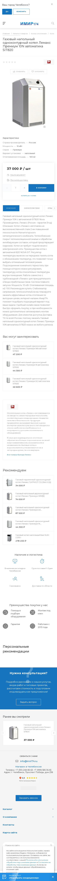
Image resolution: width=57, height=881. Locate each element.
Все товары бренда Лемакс (19, 455)
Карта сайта (10, 832)
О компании (10, 817)
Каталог (7, 809)
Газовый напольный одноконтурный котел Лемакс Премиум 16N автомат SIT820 (30, 348)
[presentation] (54, 208)
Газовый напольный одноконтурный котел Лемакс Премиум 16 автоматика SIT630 (31, 364)
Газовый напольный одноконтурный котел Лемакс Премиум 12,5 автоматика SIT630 (31, 381)
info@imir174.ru (28, 761)
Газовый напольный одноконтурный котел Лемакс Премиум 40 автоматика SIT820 (32, 509)
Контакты (8, 824)
